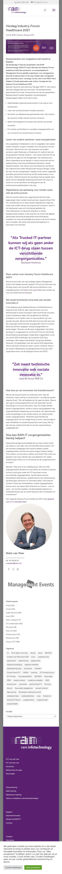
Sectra (9, 688)
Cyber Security (12, 613)
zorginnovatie (42, 700)
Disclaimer (10, 840)
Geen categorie (12, 620)
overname (23, 684)
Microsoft (10, 627)
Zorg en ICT (29, 35)
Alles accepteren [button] (33, 867)
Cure (33, 657)
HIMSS (25, 673)
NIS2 (47, 680)
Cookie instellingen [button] (13, 867)
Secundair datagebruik (24, 688)
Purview (48, 684)
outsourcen (11, 684)
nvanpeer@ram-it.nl (14, 563)
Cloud (8, 605)
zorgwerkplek (12, 704)
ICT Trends (11, 676)
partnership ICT (36, 684)
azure (40, 653)
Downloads (10, 774)
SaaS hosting (11, 791)
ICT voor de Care (12, 759)
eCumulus (28, 668)
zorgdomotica (28, 700)
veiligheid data (13, 696)
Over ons (9, 631)
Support (9, 812)
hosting (34, 673)
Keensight (48, 676)
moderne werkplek (35, 680)
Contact (9, 823)
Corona (9, 609)
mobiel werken (19, 680)
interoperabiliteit (25, 676)
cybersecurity (43, 657)
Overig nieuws (11, 634)
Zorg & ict (47, 696)
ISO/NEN (38, 676)
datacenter (11, 661)
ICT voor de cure (12, 763)
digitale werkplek (31, 665)
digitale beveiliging (14, 665)
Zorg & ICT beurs (13, 700)
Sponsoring (11, 692)
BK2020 (48, 653)
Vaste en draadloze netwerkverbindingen (22, 798)
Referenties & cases (14, 770)
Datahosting (23, 661)
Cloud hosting (11, 787)
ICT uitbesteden (12, 624)
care (25, 290)
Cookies (9, 837)
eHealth (38, 668)
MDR (9, 680)
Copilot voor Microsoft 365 (18, 657)
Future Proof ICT (13, 673)
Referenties (10, 638)
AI (8, 653)
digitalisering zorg (14, 668)
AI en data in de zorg (19, 653)
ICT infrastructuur (47, 673)
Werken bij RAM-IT (13, 819)
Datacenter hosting (13, 795)
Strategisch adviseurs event (30, 692)
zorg (38, 696)
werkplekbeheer (27, 696)
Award (32, 653)
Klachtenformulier (13, 816)
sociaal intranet (41, 688)
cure (34, 290)
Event (20, 35)
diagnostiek (35, 661)
